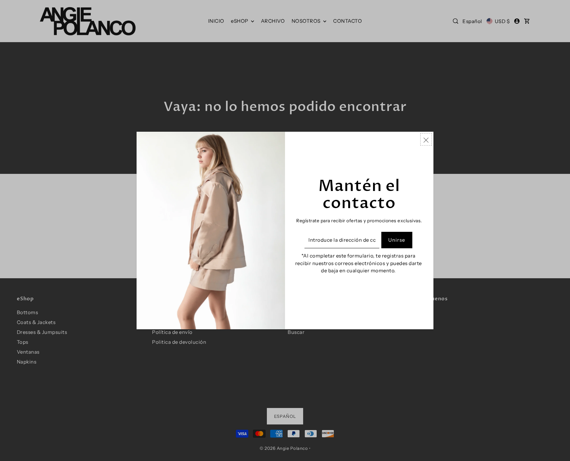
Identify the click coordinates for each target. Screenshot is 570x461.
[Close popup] (426, 139)
